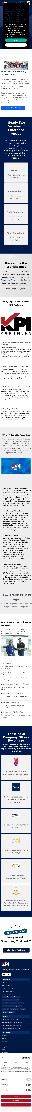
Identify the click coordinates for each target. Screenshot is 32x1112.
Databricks (5, 280)
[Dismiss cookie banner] (26, 6)
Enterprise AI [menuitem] (6, 983)
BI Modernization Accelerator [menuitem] (10, 1019)
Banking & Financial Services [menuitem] (11, 1000)
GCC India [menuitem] (5, 997)
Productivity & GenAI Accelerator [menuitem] (11, 1028)
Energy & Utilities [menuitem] (16, 1006)
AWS (14, 277)
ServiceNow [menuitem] (5, 1052)
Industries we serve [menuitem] (7, 994)
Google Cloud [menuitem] (6, 1047)
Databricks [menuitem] (5, 1038)
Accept (16, 40)
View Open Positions (16, 950)
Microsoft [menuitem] (4, 1035)
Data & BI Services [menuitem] (7, 985)
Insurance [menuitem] (5, 1009)
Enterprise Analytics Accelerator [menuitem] (11, 1025)
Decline (16, 44)
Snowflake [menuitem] (5, 1041)
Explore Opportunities (13, 108)
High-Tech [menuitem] (5, 1006)
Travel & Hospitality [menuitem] (8, 1012)
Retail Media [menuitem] (14, 1009)
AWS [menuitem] (3, 1044)
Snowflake (15, 280)
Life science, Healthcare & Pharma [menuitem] (12, 1003)
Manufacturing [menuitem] (15, 997)
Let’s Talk (6, 974)
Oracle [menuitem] (3, 1049)
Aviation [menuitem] (23, 1009)
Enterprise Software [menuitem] (8, 991)
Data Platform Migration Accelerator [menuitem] (12, 1022)
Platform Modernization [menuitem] (9, 988)
